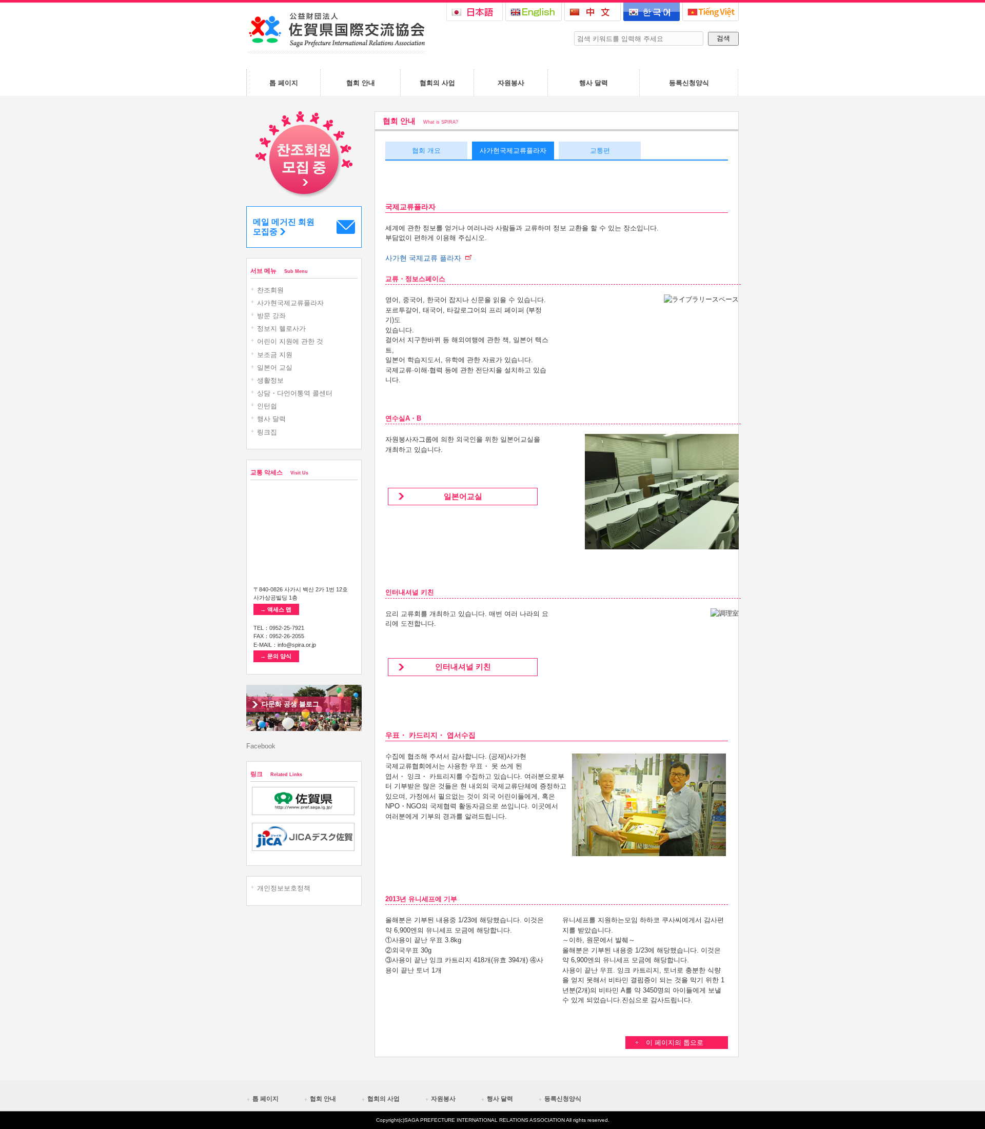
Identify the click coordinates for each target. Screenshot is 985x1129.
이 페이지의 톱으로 (674, 1042)
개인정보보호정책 (283, 888)
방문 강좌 (271, 316)
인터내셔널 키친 (463, 666)
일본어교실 (463, 496)
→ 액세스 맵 (275, 609)
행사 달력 (271, 419)
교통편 (600, 150)
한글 (651, 12)
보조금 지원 (274, 355)
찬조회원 (270, 290)
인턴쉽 (267, 406)
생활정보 (270, 380)
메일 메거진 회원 (283, 226)
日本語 (474, 12)
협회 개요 (426, 150)
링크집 (267, 432)
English (533, 12)
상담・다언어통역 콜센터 (294, 393)
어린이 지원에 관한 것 (290, 341)
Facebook (260, 746)
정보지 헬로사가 (281, 328)
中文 (592, 12)
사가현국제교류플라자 (513, 150)
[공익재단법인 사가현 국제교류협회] (336, 51)
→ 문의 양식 (275, 656)
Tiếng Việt (710, 12)
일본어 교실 (274, 367)
